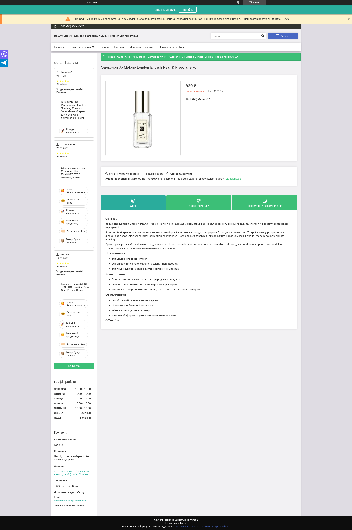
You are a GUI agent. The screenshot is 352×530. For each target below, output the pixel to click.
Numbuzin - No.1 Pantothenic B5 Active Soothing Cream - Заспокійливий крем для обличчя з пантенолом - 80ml (73, 109)
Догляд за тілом (157, 56)
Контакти (119, 46)
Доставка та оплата (141, 46)
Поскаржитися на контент (186, 526)
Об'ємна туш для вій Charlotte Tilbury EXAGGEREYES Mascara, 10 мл (73, 172)
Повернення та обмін (172, 46)
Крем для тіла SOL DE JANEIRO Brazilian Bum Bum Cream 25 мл (75, 287)
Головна (59, 46)
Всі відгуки (74, 365)
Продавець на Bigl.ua (176, 523)
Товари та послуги (80, 46)
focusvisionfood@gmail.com (70, 500)
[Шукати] (262, 36)
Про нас (104, 46)
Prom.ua (193, 520)
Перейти (188, 9)
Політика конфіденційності (216, 526)
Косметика (139, 56)
